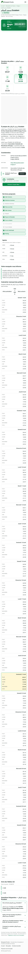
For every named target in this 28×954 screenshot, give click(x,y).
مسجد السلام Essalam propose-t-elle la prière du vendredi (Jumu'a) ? (13, 921)
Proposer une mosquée (6, 948)
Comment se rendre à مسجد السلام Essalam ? (12, 927)
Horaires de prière (16, 945)
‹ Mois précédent (7, 291)
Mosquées (8, 945)
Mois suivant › (22, 291)
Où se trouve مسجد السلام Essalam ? (12, 903)
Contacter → (22, 173)
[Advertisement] (14, 46)
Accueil (3, 5)
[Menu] (25, 2)
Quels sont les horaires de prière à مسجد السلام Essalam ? (12, 915)
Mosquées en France (10, 5)
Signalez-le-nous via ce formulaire (16, 935)
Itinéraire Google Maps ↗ (14, 184)
